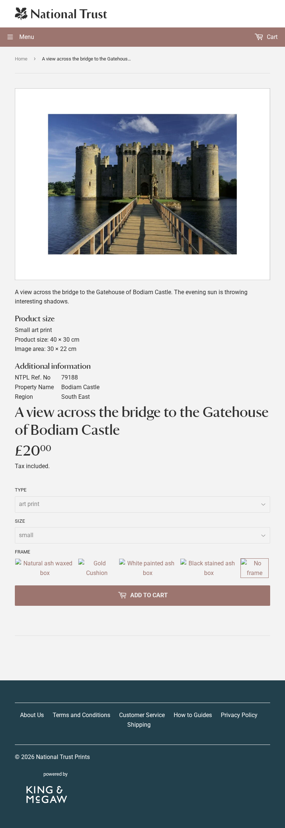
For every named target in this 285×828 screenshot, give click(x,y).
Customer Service (142, 715)
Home (21, 59)
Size (20, 521)
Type (20, 490)
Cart (271, 36)
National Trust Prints (63, 756)
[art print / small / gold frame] (97, 568)
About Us (32, 715)
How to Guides (193, 715)
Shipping (139, 724)
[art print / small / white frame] (148, 568)
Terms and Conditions (81, 715)
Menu (26, 36)
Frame (22, 552)
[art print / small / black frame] (209, 568)
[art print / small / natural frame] (45, 568)
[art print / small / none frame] (254, 568)
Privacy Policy (239, 715)
